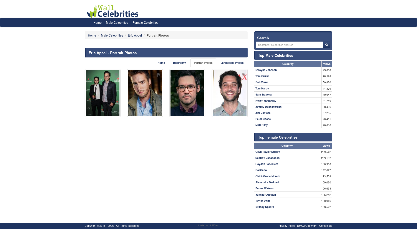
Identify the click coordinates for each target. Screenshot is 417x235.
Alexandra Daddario (267, 182)
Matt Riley (261, 125)
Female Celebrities (145, 22)
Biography (179, 63)
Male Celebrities (117, 22)
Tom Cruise (262, 76)
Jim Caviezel (263, 113)
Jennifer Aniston (265, 194)
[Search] (326, 45)
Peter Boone (263, 119)
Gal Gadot (261, 170)
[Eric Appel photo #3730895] (230, 93)
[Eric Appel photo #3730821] (103, 93)
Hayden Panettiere (266, 164)
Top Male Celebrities (275, 55)
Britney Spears (264, 207)
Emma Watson (264, 188)
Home (97, 22)
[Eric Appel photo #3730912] (145, 93)
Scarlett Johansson (267, 158)
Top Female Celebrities (278, 137)
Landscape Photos (232, 63)
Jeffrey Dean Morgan (268, 107)
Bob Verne (261, 82)
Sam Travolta (263, 94)
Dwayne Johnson (266, 70)
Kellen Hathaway (265, 100)
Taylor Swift (262, 201)
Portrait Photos (203, 63)
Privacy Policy (286, 225)
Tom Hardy (262, 88)
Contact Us (325, 225)
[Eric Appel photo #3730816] (187, 93)
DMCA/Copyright (307, 225)
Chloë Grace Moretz (267, 176)
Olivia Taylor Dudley (267, 152)
